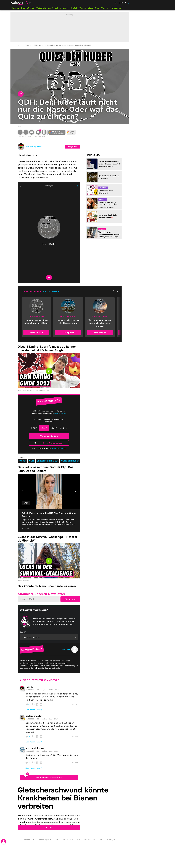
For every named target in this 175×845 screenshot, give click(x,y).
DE (116, 3)
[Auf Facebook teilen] (20, 132)
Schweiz (15, 8)
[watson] (16, 3)
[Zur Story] (70, 808)
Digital (73, 8)
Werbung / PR (44, 839)
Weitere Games (50, 291)
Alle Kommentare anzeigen (49, 777)
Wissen (82, 8)
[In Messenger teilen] (25, 132)
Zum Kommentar (32, 710)
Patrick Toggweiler (34, 146)
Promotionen (116, 8)
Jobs (57, 839)
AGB (78, 839)
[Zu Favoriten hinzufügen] (44, 132)
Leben (58, 8)
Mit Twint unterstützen (52, 443)
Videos (104, 8)
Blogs (90, 8)
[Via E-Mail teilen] (31, 132)
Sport (50, 8)
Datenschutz (90, 839)
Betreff (23, 632)
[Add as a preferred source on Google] (57, 132)
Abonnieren (70, 599)
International (27, 8)
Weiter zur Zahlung (49, 436)
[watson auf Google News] (71, 132)
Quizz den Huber (70, 461)
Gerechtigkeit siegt (47, 461)
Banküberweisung (59, 448)
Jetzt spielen (36, 332)
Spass (66, 8)
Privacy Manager (107, 839)
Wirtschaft (41, 8)
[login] (3, 841)
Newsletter (29, 839)
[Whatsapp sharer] (28, 528)
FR (122, 3)
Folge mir (72, 146)
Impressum (67, 839)
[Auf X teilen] (25, 528)
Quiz (97, 8)
